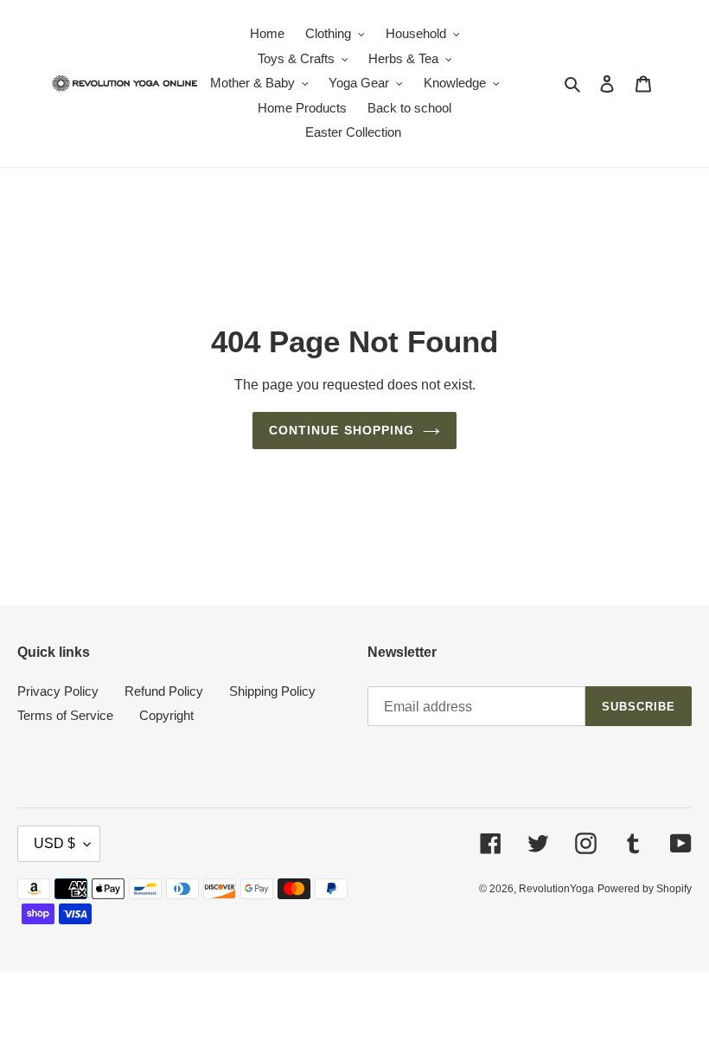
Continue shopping (342, 430)
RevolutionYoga (556, 889)
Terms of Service (65, 715)
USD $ (54, 843)
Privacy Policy (58, 691)
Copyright (166, 715)
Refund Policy (164, 691)
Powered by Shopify (644, 889)
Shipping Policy (272, 691)
